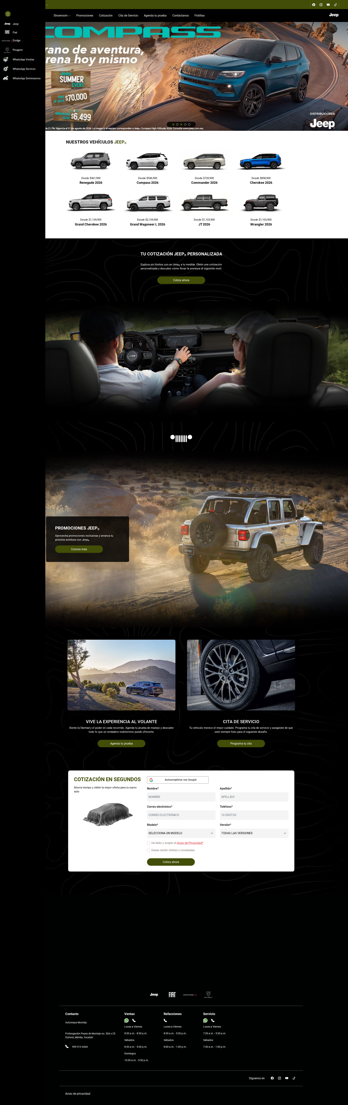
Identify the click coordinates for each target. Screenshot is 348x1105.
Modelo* (152, 825)
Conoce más (79, 549)
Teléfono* (226, 806)
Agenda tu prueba (155, 15)
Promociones (84, 15)
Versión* (225, 825)
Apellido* (226, 788)
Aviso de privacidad (77, 1093)
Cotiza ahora (181, 280)
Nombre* (153, 788)
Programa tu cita (241, 743)
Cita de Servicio (128, 15)
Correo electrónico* (159, 806)
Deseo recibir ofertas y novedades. (173, 850)
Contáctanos (180, 15)
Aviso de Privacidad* (190, 843)
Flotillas (199, 15)
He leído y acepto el (177, 843)
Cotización (106, 15)
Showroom (61, 15)
